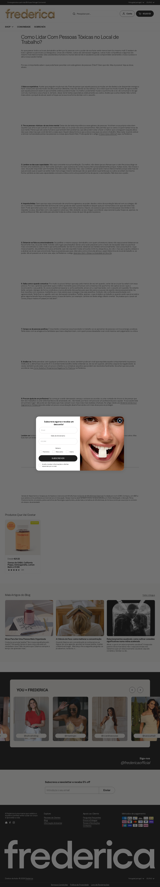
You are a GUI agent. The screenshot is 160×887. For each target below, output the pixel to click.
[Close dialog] (120, 421)
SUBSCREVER (58, 458)
